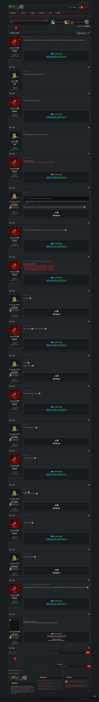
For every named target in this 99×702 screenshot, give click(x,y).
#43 (89, 424)
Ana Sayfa (13, 13)
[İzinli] (19, 201)
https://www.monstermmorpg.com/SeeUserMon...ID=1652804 (39, 270)
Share (13, 67)
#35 (89, 158)
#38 (89, 261)
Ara (88, 652)
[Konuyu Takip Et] (88, 33)
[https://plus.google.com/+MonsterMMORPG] (84, 2)
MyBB (16, 698)
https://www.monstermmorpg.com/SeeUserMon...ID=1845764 (39, 266)
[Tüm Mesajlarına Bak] (10, 67)
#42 (89, 390)
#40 (89, 325)
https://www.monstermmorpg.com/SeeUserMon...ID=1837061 (39, 265)
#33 (89, 97)
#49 (89, 618)
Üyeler (42, 13)
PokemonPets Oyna (59, 22)
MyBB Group (24, 698)
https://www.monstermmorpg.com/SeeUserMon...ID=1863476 (39, 268)
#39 (89, 295)
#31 (89, 37)
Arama (32, 13)
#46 (89, 519)
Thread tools (80, 33)
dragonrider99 (47, 261)
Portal (23, 13)
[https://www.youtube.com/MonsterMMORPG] (87, 2)
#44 (89, 455)
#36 (89, 192)
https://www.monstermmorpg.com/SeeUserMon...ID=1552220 (39, 162)
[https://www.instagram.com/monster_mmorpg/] (90, 2)
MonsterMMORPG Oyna (78, 22)
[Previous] (11, 28)
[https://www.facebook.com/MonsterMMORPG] (79, 2)
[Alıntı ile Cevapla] (89, 67)
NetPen (34, 698)
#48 (89, 584)
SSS (50, 13)
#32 (89, 71)
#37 (89, 227)
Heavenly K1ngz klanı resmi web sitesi (56, 635)
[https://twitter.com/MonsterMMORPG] (81, 2)
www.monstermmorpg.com (25, 690)
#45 (89, 489)
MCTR (10, 698)
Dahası (58, 13)
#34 (89, 131)
